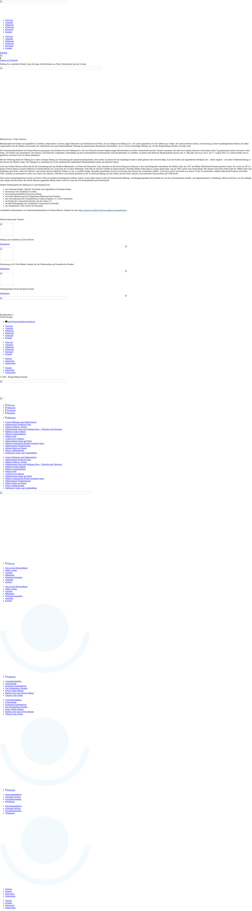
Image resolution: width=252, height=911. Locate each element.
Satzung (8, 358)
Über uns (9, 20)
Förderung (9, 27)
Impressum (9, 361)
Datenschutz (10, 363)
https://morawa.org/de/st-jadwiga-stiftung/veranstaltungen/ (103, 210)
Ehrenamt (9, 29)
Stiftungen (9, 25)
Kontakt (8, 32)
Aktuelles (9, 22)
